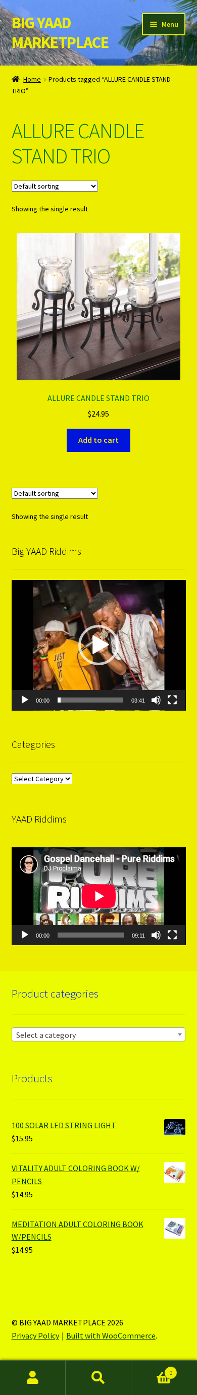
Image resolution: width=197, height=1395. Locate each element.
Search (98, 1378)
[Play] (25, 700)
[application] (99, 645)
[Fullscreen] (172, 700)
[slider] (91, 700)
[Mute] (156, 700)
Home (32, 79)
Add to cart (98, 440)
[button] (98, 645)
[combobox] (99, 1034)
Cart (151, 1369)
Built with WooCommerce (111, 1335)
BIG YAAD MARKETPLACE (60, 32)
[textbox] (98, 1035)
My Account (33, 1378)
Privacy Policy (35, 1335)
